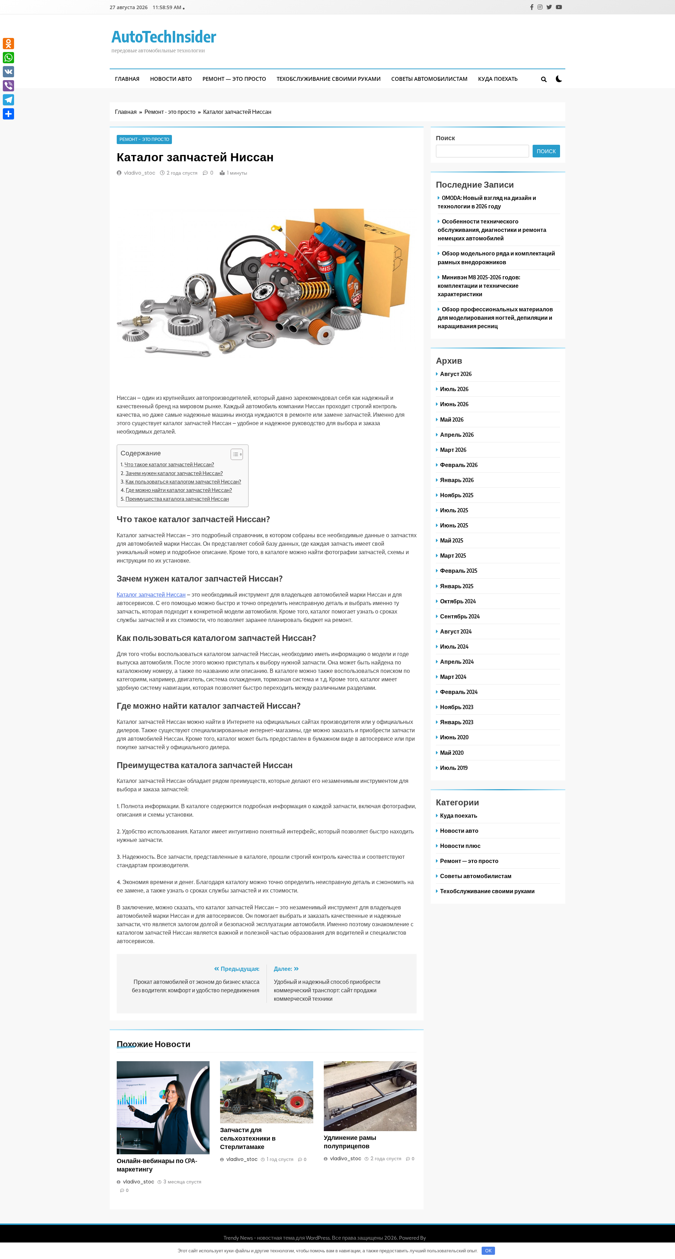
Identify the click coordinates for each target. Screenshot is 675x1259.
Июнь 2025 (454, 525)
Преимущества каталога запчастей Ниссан (177, 498)
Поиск (445, 138)
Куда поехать (498, 78)
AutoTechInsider (163, 36)
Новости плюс (460, 845)
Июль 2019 (454, 767)
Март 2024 (453, 676)
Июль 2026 (454, 388)
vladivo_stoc (139, 172)
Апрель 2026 (457, 434)
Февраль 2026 (459, 464)
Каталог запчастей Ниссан (151, 594)
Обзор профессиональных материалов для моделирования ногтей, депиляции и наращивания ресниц (495, 317)
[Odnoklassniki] (8, 44)
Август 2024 (456, 631)
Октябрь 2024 (458, 601)
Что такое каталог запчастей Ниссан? (169, 464)
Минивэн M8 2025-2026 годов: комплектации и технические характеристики (479, 285)
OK (488, 1250)
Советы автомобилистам (429, 78)
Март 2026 (453, 449)
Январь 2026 (457, 480)
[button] (233, 454)
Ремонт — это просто (234, 78)
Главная (127, 78)
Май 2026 (452, 419)
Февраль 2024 (459, 691)
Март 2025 (453, 555)
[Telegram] (8, 100)
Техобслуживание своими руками (329, 78)
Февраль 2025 (458, 570)
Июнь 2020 (454, 737)
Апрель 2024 (457, 661)
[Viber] (8, 86)
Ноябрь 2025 (457, 495)
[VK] (8, 72)
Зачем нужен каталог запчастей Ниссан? (174, 473)
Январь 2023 (456, 722)
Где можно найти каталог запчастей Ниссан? (179, 490)
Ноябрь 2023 (456, 706)
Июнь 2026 (454, 404)
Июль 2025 (454, 510)
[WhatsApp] (8, 58)
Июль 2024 (454, 646)
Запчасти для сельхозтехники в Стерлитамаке (248, 1138)
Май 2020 (452, 752)
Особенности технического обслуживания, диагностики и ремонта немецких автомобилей (492, 230)
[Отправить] (8, 114)
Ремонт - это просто (144, 139)
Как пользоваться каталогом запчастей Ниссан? (183, 481)
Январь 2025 (457, 586)
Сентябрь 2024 (460, 616)
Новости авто (171, 78)
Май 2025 (451, 540)
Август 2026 (456, 373)
